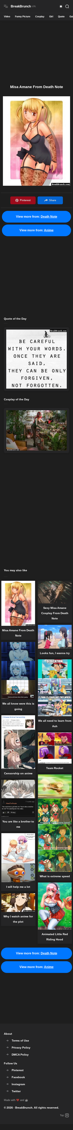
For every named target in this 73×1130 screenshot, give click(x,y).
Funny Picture (22, 16)
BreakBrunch (24, 1107)
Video (7, 16)
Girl (51, 16)
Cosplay (39, 16)
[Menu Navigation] (6, 6)
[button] (61, 6)
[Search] (67, 6)
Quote (61, 16)
